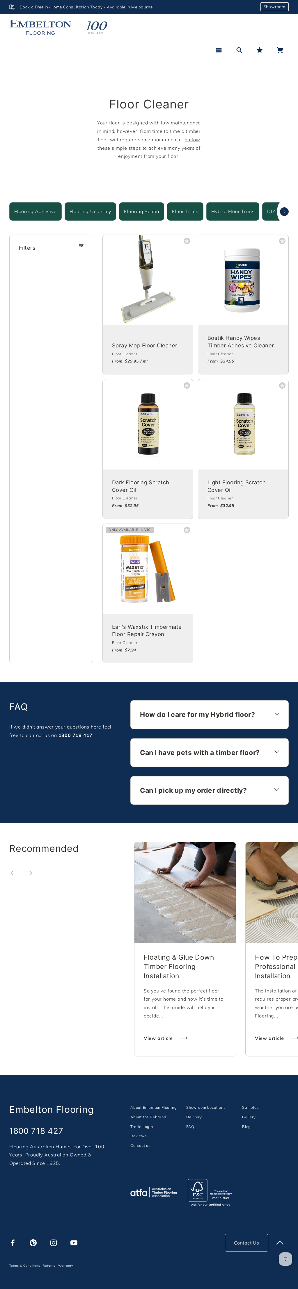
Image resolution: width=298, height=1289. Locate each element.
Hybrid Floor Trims (232, 211)
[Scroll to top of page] (280, 1242)
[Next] (284, 211)
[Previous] (11, 873)
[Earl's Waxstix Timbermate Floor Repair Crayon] (148, 569)
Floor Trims (185, 211)
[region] (132, 7)
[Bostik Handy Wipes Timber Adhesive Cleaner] (243, 280)
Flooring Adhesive (35, 211)
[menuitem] (153, 1107)
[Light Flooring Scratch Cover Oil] (243, 424)
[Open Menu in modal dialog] (219, 50)
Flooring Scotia (141, 211)
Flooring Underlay (90, 211)
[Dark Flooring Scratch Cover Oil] (148, 424)
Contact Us (246, 1243)
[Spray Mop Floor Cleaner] (148, 280)
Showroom (274, 6)
